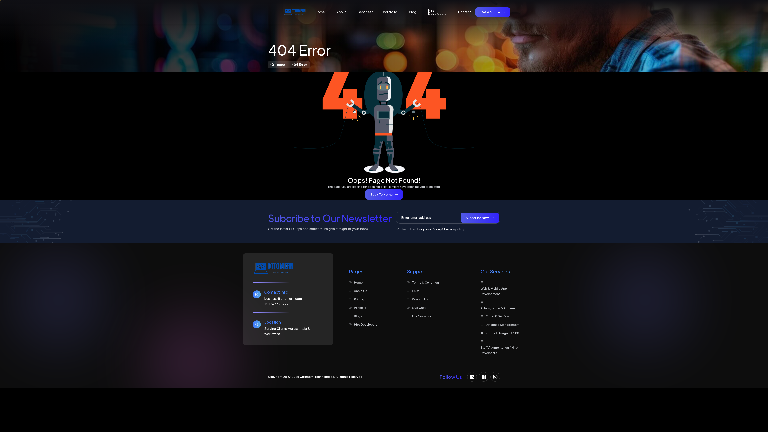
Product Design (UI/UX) (502, 333)
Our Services (421, 316)
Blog (412, 12)
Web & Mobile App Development (494, 291)
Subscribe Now (477, 218)
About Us (360, 291)
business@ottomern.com (283, 299)
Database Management (502, 325)
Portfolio (390, 12)
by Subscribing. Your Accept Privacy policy (433, 229)
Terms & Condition (425, 282)
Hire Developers (437, 12)
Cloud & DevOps (497, 316)
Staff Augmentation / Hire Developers (499, 350)
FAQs (415, 291)
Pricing (359, 299)
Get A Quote (492, 12)
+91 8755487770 (277, 304)
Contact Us (420, 299)
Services (364, 12)
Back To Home (381, 194)
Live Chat (419, 308)
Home (320, 12)
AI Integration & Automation (500, 308)
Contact (464, 12)
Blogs (358, 316)
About (341, 12)
